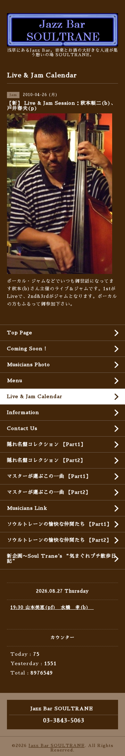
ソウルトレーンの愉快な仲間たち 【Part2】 (59, 540)
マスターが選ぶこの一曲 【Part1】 (49, 476)
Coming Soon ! (27, 348)
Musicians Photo (28, 364)
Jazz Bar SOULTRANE (56, 746)
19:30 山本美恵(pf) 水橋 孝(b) (52, 607)
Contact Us (22, 428)
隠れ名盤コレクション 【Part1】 (46, 444)
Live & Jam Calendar (34, 396)
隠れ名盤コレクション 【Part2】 (46, 460)
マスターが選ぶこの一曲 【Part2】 (49, 492)
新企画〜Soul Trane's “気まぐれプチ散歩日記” (61, 558)
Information (23, 412)
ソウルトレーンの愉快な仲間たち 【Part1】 (59, 524)
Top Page (19, 332)
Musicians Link (27, 508)
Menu (14, 380)
